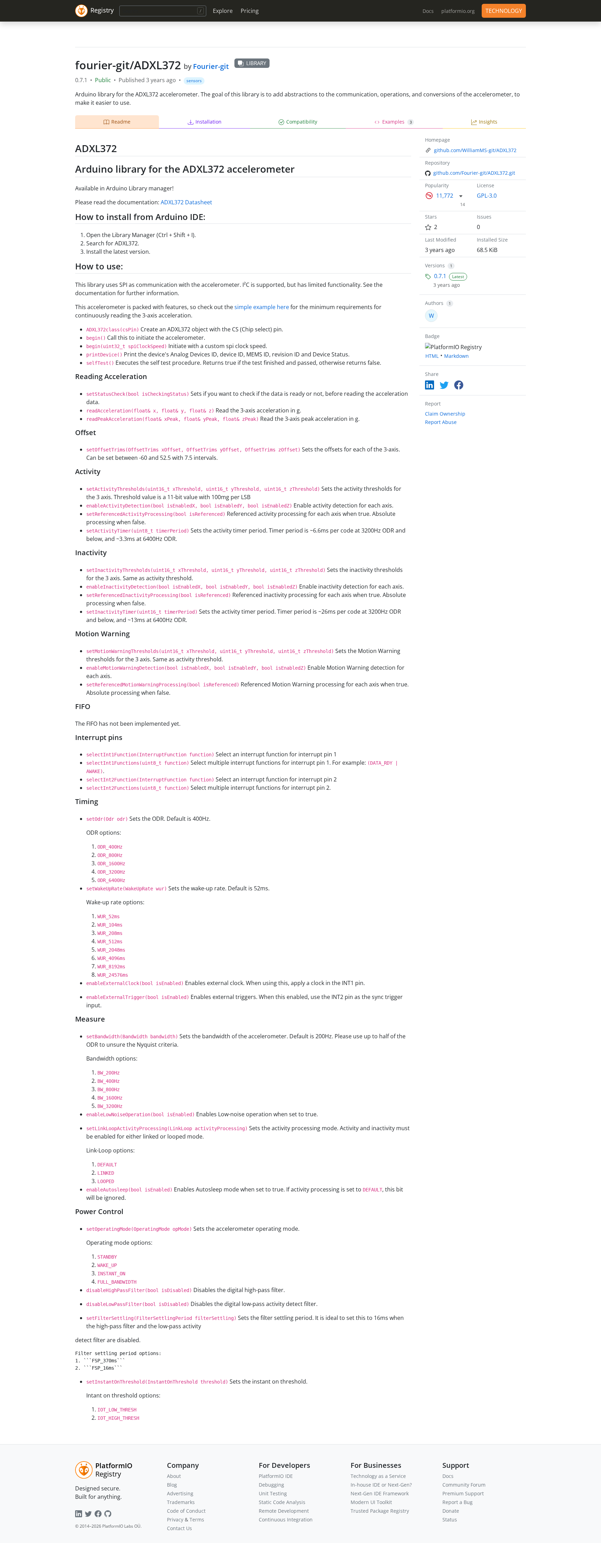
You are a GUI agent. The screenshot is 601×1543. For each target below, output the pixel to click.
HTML (432, 356)
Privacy (175, 1519)
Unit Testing (273, 1493)
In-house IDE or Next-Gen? (381, 1484)
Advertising (180, 1493)
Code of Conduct (186, 1510)
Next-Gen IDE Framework (380, 1493)
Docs (448, 1476)
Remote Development (284, 1510)
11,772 (444, 195)
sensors (194, 81)
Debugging (271, 1484)
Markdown (456, 356)
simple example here (261, 307)
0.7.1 (440, 276)
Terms (197, 1519)
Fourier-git (211, 66)
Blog (172, 1484)
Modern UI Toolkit (371, 1502)
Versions (435, 265)
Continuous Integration (286, 1519)
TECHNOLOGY (504, 11)
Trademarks (181, 1502)
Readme (120, 121)
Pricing (250, 11)
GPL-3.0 (487, 195)
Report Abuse (441, 422)
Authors (434, 303)
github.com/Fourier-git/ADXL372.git (474, 173)
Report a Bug (457, 1502)
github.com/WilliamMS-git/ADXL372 (475, 150)
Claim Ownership (445, 413)
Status (449, 1519)
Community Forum (464, 1484)
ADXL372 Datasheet (186, 202)
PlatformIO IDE (276, 1476)
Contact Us (179, 1528)
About (174, 1476)
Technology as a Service (378, 1476)
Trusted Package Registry (380, 1510)
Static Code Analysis (282, 1502)
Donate (450, 1510)
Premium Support (463, 1493)
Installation (208, 121)
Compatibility (301, 121)
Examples (397, 121)
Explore (223, 11)
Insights (488, 121)
